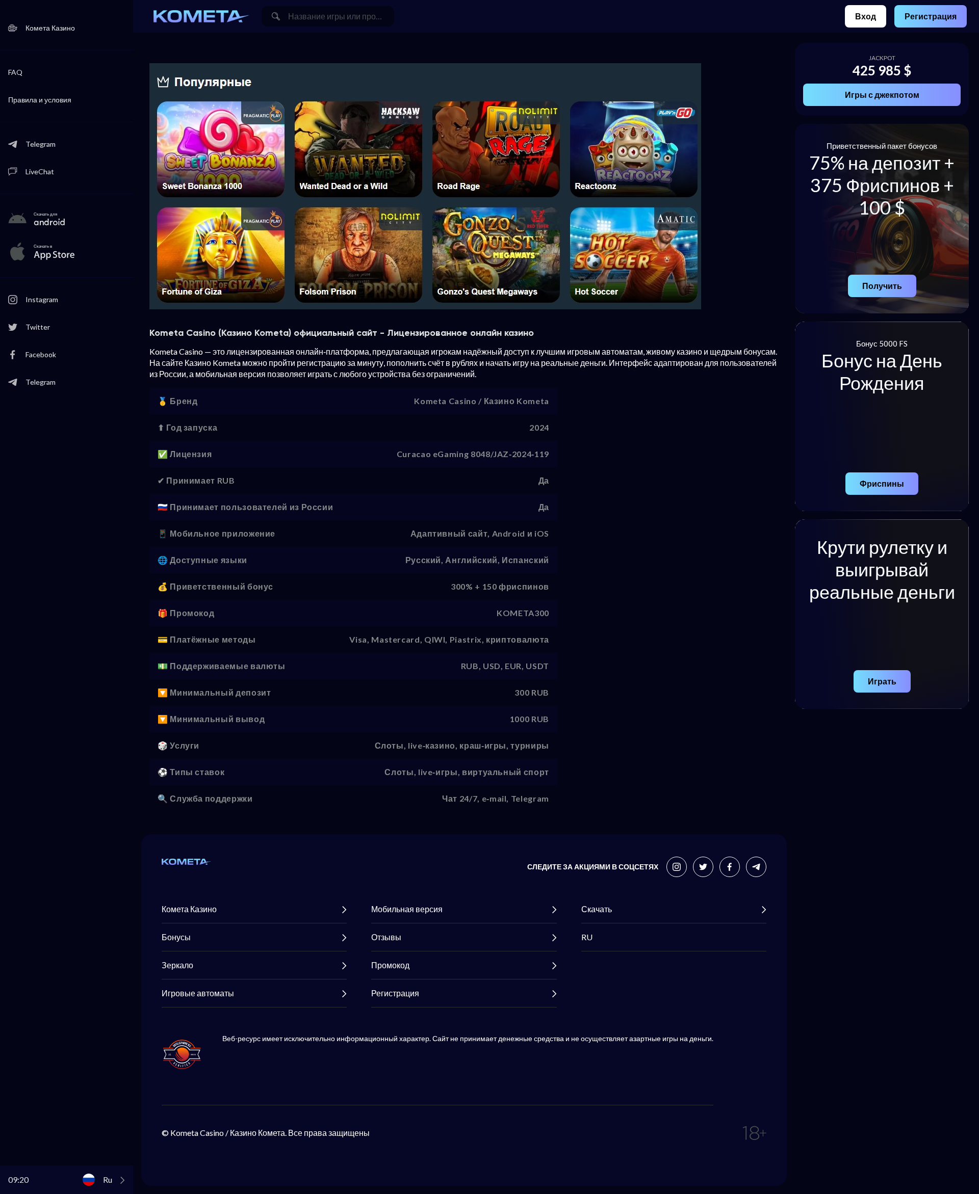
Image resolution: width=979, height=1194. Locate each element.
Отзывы (386, 937)
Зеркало (177, 965)
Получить (882, 285)
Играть (882, 681)
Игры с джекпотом (882, 94)
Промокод (390, 965)
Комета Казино (189, 909)
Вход (865, 16)
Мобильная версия (407, 909)
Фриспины (882, 483)
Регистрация (931, 16)
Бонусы (176, 937)
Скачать (596, 909)
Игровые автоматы (198, 993)
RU (586, 937)
